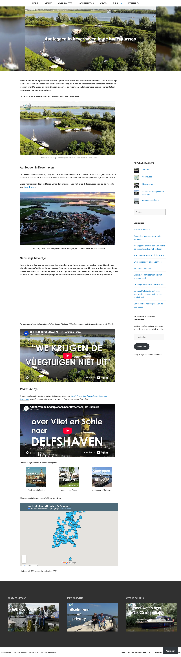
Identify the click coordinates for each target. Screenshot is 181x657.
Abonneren (141, 346)
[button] (36, 480)
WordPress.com (50, 652)
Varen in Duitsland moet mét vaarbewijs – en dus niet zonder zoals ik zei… (148, 294)
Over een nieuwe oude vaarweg (148, 261)
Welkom (145, 169)
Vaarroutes (65, 3)
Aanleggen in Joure (150, 200)
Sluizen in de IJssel (142, 229)
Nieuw (48, 3)
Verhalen (133, 3)
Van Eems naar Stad (142, 268)
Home (35, 3)
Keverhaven (29, 187)
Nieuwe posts (148, 184)
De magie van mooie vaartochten (149, 284)
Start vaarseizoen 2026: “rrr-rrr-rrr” (149, 255)
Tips (115, 3)
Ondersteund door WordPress (13, 652)
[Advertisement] (69, 297)
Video (103, 3)
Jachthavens (86, 3)
